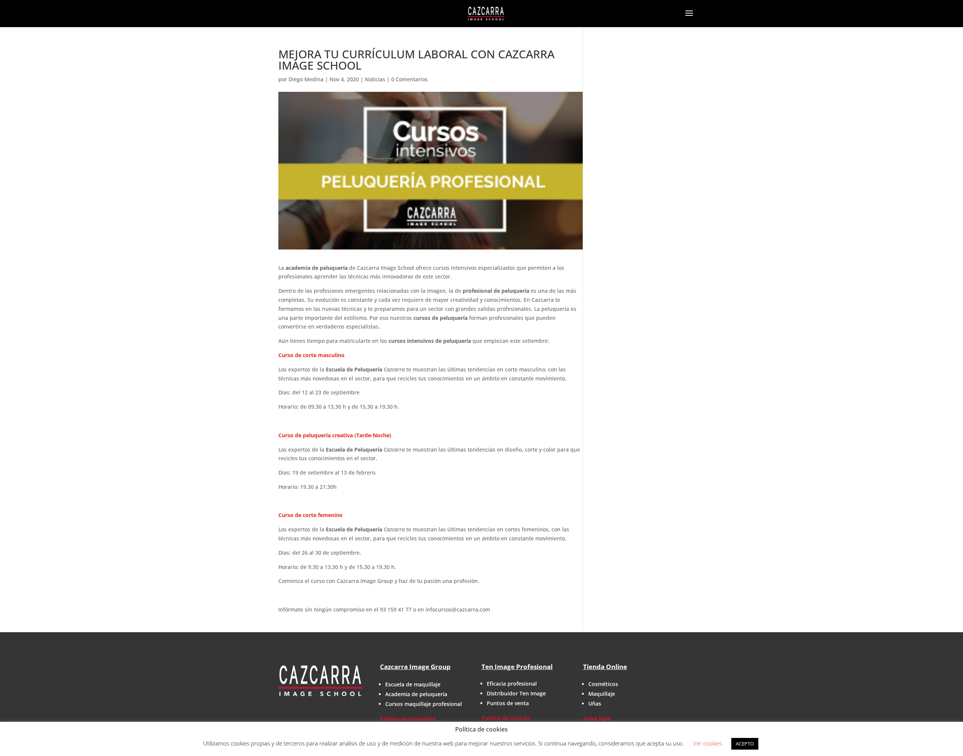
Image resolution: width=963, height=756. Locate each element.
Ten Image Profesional (517, 666)
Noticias (375, 79)
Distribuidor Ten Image (516, 693)
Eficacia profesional (512, 683)
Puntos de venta (508, 703)
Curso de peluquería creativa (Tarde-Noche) (334, 435)
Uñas (594, 703)
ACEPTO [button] (745, 743)
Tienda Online (605, 666)
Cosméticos (603, 684)
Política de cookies (506, 717)
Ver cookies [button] (707, 743)
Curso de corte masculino (311, 355)
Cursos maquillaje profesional (423, 703)
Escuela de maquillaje (412, 684)
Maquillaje (601, 693)
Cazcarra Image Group (415, 666)
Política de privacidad (408, 718)
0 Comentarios (409, 79)
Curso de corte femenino (310, 515)
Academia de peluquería (416, 694)
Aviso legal (597, 718)
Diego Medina (306, 79)
